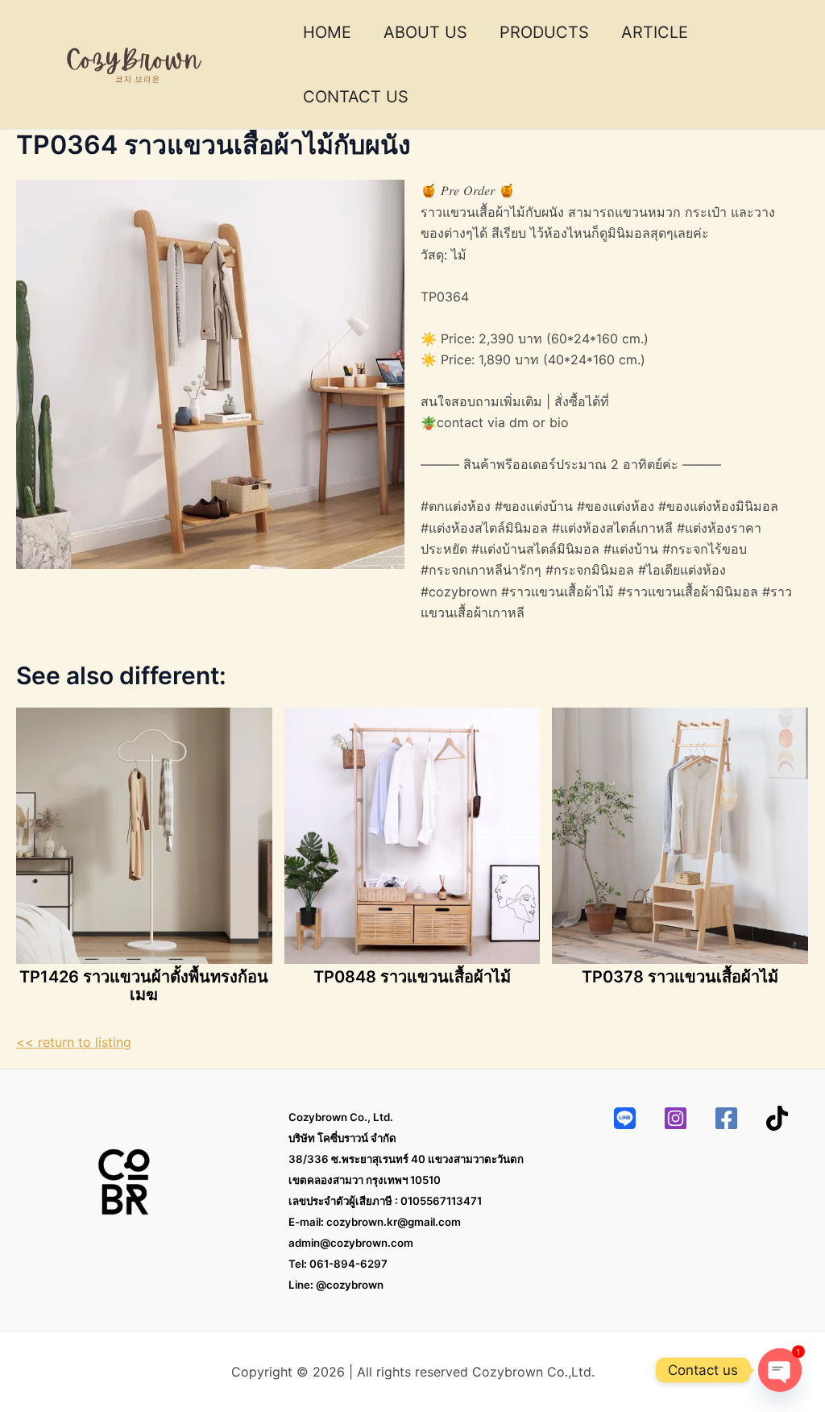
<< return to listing (73, 1042)
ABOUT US (425, 32)
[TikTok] (777, 1118)
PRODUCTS (544, 32)
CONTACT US (355, 96)
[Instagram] (675, 1118)
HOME (327, 32)
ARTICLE (654, 32)
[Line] (624, 1118)
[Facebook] (726, 1118)
